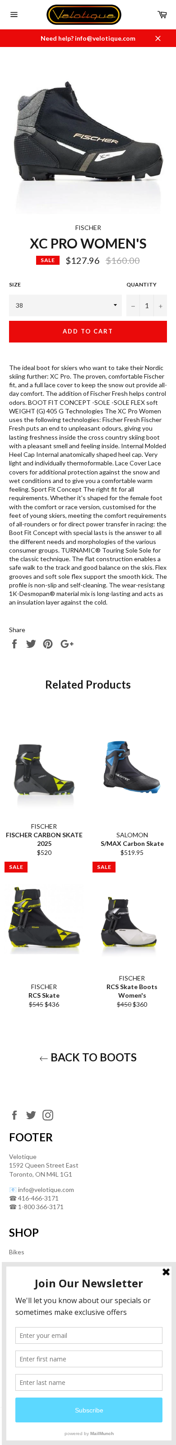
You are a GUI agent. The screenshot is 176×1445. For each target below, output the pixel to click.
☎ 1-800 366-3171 (36, 1206)
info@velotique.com (46, 1189)
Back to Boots (92, 1057)
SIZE (15, 284)
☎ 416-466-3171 (34, 1198)
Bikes (16, 1252)
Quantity (141, 284)
